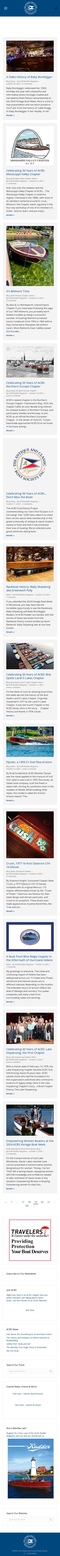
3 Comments (27, 84)
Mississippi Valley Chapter (21, 178)
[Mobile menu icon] (6, 8)
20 (42, 1202)
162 (27, 1205)
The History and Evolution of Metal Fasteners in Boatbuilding (28, 1339)
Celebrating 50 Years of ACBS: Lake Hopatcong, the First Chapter (29, 1051)
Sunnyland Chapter (23, 871)
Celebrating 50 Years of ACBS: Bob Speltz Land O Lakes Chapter (28, 676)
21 (48, 1202)
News (13, 81)
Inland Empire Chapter (19, 295)
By (27, 81)
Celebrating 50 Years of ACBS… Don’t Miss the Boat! (26, 495)
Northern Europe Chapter (26, 391)
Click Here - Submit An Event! (28, 1405)
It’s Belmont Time (17, 291)
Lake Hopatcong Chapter (21, 1057)
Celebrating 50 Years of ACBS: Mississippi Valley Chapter (25, 172)
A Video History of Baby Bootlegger (29, 77)
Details (9, 115)
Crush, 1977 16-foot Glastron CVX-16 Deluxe (28, 865)
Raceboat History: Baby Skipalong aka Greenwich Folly (28, 588)
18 (29, 1202)
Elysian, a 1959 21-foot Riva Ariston (29, 762)
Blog (8, 81)
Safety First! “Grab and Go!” (18, 1344)
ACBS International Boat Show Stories (21, 1149)
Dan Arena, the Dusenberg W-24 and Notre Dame (29, 1334)
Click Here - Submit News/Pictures (28, 1393)
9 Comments (11, 300)
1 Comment (10, 597)
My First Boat (12, 1350)
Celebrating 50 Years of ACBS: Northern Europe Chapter (25, 384)
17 (23, 1202)
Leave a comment (13, 396)
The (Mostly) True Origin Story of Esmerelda (26, 1347)
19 (35, 1202)
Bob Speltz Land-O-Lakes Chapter (24, 682)
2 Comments (11, 183)
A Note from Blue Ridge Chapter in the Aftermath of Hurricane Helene (29, 958)
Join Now (30, 1310)
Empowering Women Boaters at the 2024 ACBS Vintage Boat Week (30, 1142)
